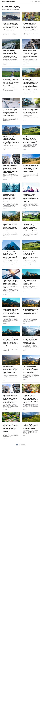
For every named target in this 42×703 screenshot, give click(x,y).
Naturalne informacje (8, 1)
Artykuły (31, 1)
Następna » (23, 444)
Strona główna (37, 1)
